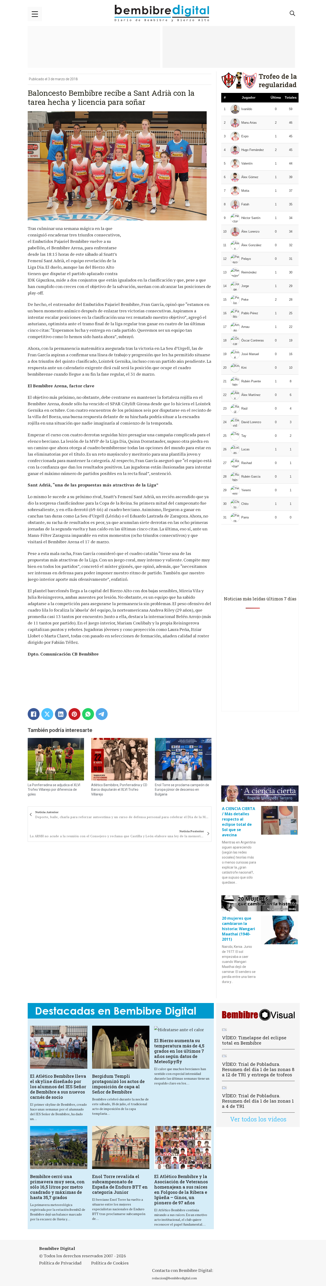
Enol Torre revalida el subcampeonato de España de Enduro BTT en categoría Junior (120, 1184)
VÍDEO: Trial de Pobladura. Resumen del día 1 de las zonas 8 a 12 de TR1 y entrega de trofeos (258, 1069)
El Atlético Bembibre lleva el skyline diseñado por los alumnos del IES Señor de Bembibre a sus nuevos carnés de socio (58, 1086)
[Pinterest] (74, 714)
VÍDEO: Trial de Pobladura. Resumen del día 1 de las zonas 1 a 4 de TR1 (258, 1101)
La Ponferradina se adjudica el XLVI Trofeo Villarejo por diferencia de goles (54, 789)
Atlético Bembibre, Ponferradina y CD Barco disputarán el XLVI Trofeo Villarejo (119, 789)
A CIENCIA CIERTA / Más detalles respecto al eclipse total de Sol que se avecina (238, 822)
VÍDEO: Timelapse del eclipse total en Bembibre (254, 1040)
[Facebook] (34, 714)
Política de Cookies (110, 1263)
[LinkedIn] (61, 714)
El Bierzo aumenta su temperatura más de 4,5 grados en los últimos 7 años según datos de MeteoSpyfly (179, 1051)
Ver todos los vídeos (258, 1119)
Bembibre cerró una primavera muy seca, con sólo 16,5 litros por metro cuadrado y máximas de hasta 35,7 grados (57, 1187)
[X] (47, 714)
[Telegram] (102, 714)
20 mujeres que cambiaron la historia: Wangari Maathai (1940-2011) (238, 929)
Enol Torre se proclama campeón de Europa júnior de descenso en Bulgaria (182, 789)
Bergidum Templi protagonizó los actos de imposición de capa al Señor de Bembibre (118, 1084)
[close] (35, 14)
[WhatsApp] (88, 714)
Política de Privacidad (60, 1263)
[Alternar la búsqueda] (292, 13)
